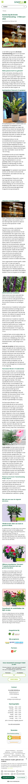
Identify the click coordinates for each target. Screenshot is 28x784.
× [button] (26, 758)
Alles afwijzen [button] (21, 777)
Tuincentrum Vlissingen (8, 753)
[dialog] (14, 770)
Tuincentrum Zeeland (20, 753)
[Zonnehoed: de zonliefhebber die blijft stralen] (14, 597)
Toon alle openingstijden (14, 724)
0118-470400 (14, 697)
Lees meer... (20, 519)
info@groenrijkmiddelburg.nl (14, 699)
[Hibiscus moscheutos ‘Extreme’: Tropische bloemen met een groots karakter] (14, 553)
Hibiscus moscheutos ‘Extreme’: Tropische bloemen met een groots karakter (12, 566)
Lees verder (10, 768)
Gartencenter (7, 755)
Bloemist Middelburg (16, 755)
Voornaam (7, 672)
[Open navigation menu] (2, 1)
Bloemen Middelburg (10, 750)
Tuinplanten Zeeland (13, 756)
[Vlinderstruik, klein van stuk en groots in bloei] (14, 513)
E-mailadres (20, 672)
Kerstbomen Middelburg (16, 752)
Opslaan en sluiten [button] (8, 777)
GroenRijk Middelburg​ (14, 690)
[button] (14, 781)
